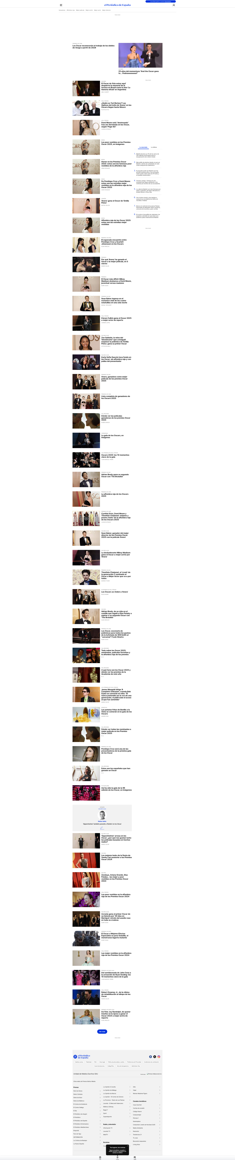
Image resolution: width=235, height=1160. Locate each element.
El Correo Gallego (78, 1107)
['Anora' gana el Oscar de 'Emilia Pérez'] (86, 205)
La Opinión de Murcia (109, 1093)
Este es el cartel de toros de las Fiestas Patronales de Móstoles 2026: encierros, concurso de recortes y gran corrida (148, 207)
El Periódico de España (80, 1120)
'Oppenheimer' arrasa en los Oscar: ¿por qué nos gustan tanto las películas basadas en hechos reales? (116, 839)
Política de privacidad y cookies (116, 1062)
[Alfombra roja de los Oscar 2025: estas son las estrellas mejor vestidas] (86, 225)
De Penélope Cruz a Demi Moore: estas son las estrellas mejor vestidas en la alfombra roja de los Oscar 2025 (116, 184)
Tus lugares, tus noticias (117, 1147)
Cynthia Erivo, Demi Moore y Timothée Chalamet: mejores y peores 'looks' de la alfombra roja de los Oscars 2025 (116, 516)
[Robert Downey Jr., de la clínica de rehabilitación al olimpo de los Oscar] (86, 997)
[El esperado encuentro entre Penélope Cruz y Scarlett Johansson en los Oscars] (86, 245)
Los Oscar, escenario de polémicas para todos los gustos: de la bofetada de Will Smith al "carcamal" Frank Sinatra (116, 634)
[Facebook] (150, 1056)
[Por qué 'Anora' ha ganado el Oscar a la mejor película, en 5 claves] (86, 264)
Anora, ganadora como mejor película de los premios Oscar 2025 (114, 379)
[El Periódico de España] (81, 1057)
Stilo (134, 1087)
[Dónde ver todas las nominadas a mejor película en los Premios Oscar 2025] (86, 734)
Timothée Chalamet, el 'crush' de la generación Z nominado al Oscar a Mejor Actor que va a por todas (116, 575)
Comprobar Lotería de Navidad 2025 (144, 1124)
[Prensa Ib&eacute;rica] (154, 1074)
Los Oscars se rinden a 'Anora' (114, 592)
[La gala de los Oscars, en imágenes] (86, 440)
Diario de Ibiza (77, 1097)
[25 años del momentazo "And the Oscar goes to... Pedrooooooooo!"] (140, 55)
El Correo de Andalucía (80, 1104)
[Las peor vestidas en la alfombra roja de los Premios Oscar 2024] (86, 899)
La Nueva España (78, 1143)
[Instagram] (158, 1056)
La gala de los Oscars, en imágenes (112, 436)
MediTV (105, 1134)
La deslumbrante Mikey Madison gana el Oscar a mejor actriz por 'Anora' (115, 555)
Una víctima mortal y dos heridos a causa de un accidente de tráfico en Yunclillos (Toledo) (147, 199)
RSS (95, 1062)
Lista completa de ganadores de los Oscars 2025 (115, 397)
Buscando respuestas (139, 1141)
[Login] (174, 5)
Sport (105, 1113)
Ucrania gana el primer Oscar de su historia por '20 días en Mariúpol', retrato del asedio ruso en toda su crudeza (115, 917)
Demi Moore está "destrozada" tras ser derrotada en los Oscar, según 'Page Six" (115, 125)
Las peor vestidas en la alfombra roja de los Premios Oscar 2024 (115, 895)
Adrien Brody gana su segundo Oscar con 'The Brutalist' (115, 475)
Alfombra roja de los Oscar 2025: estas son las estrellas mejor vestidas (116, 222)
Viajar (134, 1090)
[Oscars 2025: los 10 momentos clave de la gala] (86, 460)
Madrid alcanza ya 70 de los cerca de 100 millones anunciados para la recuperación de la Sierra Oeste (147, 155)
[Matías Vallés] (102, 815)
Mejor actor (97, 10)
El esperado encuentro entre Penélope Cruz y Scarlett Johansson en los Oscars (114, 242)
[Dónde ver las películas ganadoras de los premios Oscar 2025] (86, 421)
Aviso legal (102, 1062)
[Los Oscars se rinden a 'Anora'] (86, 596)
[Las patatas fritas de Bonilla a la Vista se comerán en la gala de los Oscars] (86, 714)
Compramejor (137, 1115)
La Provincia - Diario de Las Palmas (113, 1100)
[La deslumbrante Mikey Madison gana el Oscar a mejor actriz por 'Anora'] (86, 557)
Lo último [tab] (154, 147)
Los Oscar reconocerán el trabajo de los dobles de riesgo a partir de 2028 (93, 47)
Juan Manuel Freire (107, 979)
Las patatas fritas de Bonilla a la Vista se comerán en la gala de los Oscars (116, 712)
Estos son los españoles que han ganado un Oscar (115, 769)
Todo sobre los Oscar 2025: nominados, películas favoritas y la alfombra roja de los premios (115, 652)
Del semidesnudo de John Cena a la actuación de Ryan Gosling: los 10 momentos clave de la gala (116, 975)
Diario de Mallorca (78, 1101)
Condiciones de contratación (151, 1062)
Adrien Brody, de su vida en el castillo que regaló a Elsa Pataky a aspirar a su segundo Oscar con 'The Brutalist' (116, 614)
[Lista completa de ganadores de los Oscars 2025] (86, 401)
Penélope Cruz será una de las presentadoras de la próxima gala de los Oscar (116, 751)
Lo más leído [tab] (143, 147)
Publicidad (88, 1062)
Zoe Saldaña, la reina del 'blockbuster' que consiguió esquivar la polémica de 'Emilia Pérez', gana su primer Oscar (115, 341)
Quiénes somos (79, 1062)
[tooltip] (117, 1150)
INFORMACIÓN (78, 1137)
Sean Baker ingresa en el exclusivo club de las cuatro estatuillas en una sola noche (114, 300)
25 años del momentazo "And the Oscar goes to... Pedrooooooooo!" (139, 72)
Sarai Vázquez (105, 168)
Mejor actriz (89, 10)
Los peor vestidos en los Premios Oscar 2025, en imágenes (116, 143)
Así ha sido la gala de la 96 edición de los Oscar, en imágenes (116, 789)
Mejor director (106, 10)
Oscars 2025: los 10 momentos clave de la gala (115, 456)
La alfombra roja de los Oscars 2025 (114, 495)
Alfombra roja (71, 10)
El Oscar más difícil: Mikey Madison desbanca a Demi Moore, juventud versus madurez (116, 281)
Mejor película (80, 10)
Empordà (76, 1130)
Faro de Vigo (77, 1134)
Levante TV (106, 1131)
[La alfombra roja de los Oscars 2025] (86, 499)
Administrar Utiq (136, 1066)
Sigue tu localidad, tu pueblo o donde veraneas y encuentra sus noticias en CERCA (117, 1151)
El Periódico (76, 1117)
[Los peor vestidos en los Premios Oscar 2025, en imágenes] (86, 147)
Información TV (107, 1128)
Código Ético (110, 1066)
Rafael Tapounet (106, 305)
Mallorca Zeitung (108, 1106)
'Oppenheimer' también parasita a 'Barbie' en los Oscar (102, 824)
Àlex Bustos (105, 109)
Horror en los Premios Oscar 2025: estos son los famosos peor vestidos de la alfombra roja (116, 164)
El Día (75, 1110)
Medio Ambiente (138, 1128)
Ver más (102, 1031)
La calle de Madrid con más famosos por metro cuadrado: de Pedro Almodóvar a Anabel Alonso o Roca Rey (148, 190)
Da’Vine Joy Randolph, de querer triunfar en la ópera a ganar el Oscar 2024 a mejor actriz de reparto (115, 1015)
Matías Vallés (105, 205)
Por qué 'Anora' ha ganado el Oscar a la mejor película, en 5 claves (114, 261)
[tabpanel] (148, 186)
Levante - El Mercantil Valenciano (113, 1103)
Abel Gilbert (105, 92)
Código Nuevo (137, 1111)
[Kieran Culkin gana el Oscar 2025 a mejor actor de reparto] (86, 323)
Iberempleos (136, 1121)
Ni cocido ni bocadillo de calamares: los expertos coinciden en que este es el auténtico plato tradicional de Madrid (148, 216)
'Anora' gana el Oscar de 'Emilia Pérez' (115, 202)
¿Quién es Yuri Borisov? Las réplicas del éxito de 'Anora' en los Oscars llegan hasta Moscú (116, 105)
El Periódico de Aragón (80, 1114)
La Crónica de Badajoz (80, 1140)
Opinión (102, 808)
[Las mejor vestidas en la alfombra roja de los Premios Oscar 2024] (86, 958)
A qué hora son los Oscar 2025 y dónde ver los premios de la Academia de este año (116, 672)
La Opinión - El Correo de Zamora (113, 1097)
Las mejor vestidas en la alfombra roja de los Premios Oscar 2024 (116, 954)
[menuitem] (100, 1158)
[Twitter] (154, 1056)
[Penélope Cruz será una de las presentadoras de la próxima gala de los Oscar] (86, 754)
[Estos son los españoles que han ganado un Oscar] (86, 773)
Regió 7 (105, 1110)
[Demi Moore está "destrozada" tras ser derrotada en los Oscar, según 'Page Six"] (86, 127)
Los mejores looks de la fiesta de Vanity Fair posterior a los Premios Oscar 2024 (116, 857)
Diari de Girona (77, 1091)
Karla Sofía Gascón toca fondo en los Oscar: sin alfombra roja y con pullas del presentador (116, 359)
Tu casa (135, 1138)
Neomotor (136, 1131)
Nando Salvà (105, 266)
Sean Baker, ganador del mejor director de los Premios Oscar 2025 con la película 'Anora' (115, 535)
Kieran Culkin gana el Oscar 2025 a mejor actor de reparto (116, 319)
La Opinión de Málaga (109, 1090)
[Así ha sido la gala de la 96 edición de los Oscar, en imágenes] (86, 793)
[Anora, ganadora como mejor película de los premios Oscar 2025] (86, 381)
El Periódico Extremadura (80, 1124)
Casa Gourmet (137, 1105)
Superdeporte (107, 1116)
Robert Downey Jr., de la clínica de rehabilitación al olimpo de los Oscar (115, 994)
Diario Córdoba (77, 1094)
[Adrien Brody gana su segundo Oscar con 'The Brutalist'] (86, 479)
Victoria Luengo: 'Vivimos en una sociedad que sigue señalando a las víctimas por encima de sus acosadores (148, 182)
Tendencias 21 (137, 1134)
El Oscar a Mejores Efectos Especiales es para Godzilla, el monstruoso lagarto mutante (114, 936)
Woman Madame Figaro (140, 1093)
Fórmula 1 (136, 1118)
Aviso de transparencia (123, 1066)
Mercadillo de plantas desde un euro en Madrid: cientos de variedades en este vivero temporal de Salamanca (148, 164)
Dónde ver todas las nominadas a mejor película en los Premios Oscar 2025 (116, 731)
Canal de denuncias (99, 1066)
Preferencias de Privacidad (134, 1062)
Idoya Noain (104, 594)
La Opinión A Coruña (109, 1087)
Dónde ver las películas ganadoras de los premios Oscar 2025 (115, 418)
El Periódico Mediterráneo (81, 1127)
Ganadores (62, 10)
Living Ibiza (136, 1144)
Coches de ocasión (138, 1108)
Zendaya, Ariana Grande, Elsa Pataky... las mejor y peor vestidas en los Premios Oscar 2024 (114, 878)
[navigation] (117, 1158)
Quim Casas (104, 285)
